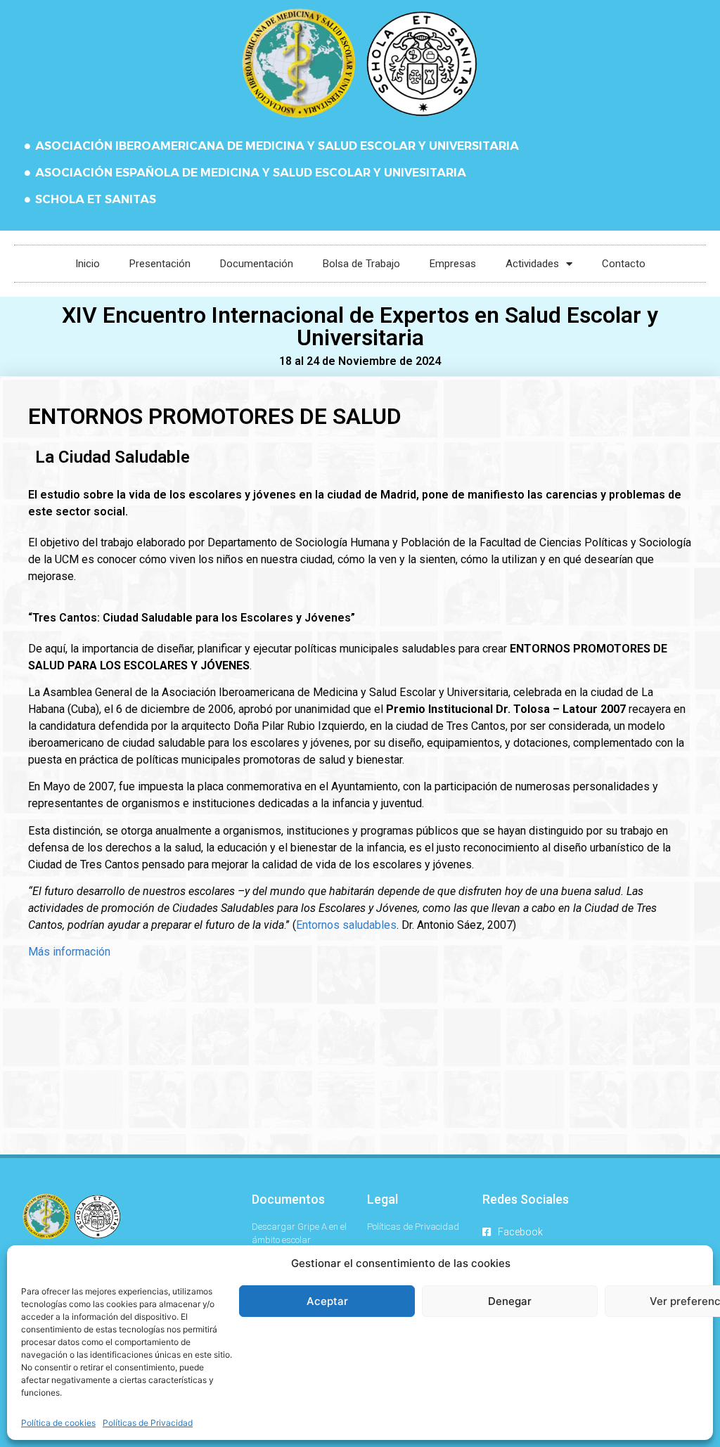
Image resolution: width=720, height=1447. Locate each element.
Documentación (256, 263)
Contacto (623, 263)
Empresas (453, 263)
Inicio (87, 263)
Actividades (532, 263)
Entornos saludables (346, 925)
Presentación (160, 263)
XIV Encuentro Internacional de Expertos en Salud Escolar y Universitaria (360, 326)
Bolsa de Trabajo (361, 263)
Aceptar (327, 1301)
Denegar (510, 1301)
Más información (69, 951)
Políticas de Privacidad (148, 1422)
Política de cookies (58, 1422)
